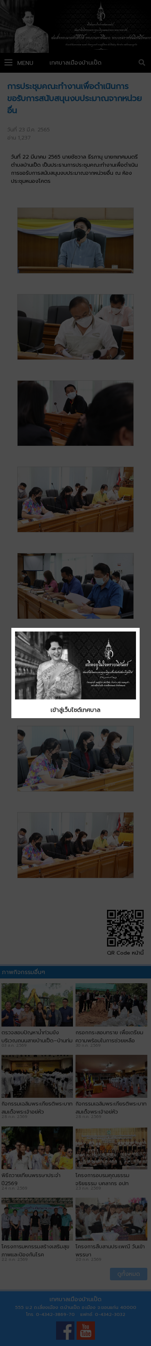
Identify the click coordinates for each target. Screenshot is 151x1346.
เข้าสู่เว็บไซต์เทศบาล (75, 710)
